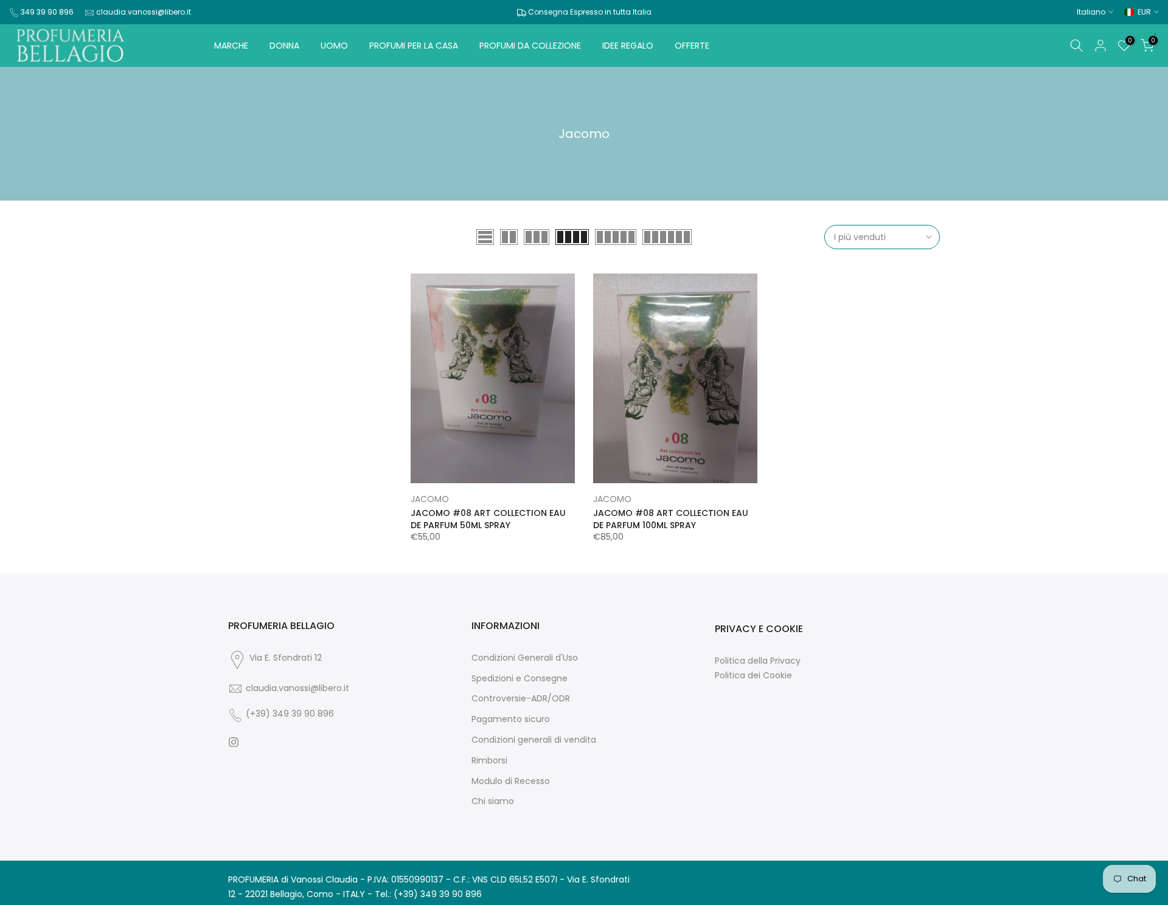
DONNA (284, 46)
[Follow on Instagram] (233, 742)
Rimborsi (489, 760)
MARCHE (231, 46)
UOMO (334, 46)
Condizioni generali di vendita (533, 740)
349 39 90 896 (47, 12)
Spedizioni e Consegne (519, 678)
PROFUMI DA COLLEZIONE (530, 46)
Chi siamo (492, 801)
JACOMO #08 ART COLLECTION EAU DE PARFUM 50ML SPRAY (488, 519)
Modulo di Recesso (510, 781)
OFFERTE (692, 46)
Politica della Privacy (758, 661)
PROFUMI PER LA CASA (413, 46)
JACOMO (430, 499)
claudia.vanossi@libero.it (143, 12)
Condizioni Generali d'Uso (524, 658)
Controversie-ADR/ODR (520, 698)
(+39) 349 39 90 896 (290, 714)
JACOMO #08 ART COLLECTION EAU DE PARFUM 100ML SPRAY (670, 519)
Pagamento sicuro (510, 719)
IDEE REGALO (627, 46)
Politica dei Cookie (753, 675)
